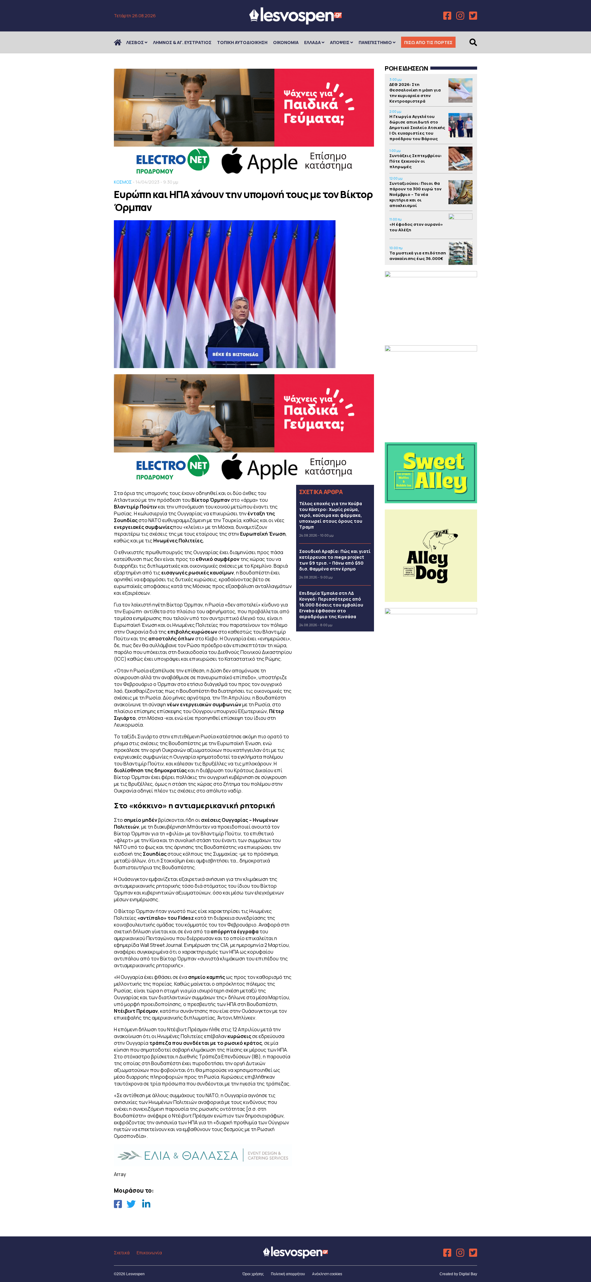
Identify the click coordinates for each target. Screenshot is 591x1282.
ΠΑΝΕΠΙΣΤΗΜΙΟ (375, 42)
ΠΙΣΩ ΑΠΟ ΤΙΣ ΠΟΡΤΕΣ (428, 42)
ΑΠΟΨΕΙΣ (339, 42)
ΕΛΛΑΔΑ (312, 42)
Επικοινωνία (149, 1253)
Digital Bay (468, 1274)
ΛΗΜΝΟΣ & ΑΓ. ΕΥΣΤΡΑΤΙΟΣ (182, 42)
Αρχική (121, 42)
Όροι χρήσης (253, 1274)
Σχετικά (122, 1253)
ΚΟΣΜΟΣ (123, 182)
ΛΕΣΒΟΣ (135, 42)
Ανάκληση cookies (327, 1273)
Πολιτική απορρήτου (288, 1274)
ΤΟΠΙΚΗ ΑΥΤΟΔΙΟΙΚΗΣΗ (242, 42)
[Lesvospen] (295, 22)
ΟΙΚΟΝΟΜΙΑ (286, 42)
